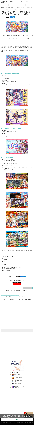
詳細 (6, 417)
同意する (17, 419)
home (3, 7)
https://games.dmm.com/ (26, 46)
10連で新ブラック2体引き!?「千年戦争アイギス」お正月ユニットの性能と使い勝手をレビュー (13, 296)
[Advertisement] (17, 309)
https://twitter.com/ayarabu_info (7, 169)
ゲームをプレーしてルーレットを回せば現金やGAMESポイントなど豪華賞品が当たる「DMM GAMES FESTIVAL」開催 (16, 299)
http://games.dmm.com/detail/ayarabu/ (16, 48)
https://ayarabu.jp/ (5, 259)
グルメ (4, 4)
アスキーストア (30, 4)
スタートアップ (13, 4)
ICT (21, 4)
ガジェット (7, 7)
